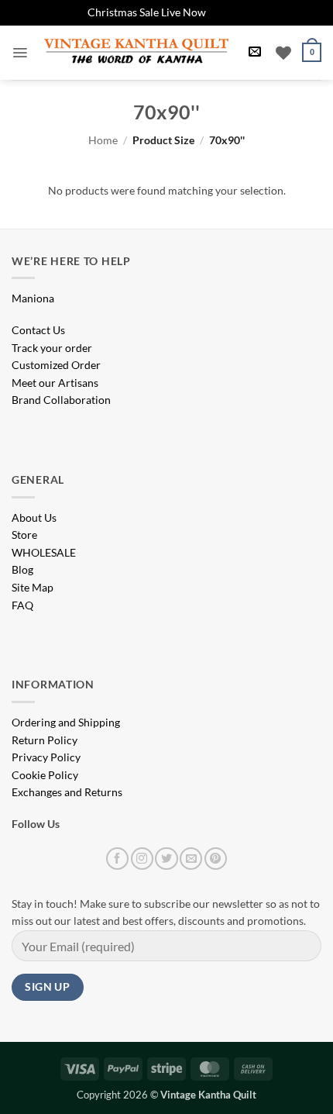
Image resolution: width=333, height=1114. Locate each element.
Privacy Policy (46, 757)
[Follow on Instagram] (142, 858)
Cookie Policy (45, 774)
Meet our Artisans (55, 382)
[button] (20, 53)
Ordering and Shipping (66, 722)
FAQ (22, 605)
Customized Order (56, 364)
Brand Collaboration (61, 399)
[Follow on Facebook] (117, 858)
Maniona (33, 298)
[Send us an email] (191, 858)
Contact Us (38, 329)
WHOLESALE (44, 552)
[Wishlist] (283, 53)
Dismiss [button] (227, 12)
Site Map (32, 587)
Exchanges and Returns (67, 791)
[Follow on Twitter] (166, 858)
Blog (22, 569)
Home (103, 140)
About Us (34, 517)
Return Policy (44, 740)
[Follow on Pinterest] (215, 858)
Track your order (52, 347)
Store (24, 534)
